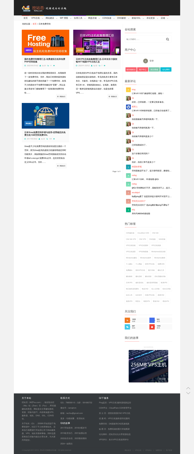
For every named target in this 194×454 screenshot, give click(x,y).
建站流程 (139, 276)
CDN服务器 (130, 233)
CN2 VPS (142, 239)
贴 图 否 (102, 428)
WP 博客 (64, 17)
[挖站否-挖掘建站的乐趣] (55, 7)
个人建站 (129, 264)
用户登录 (169, 450)
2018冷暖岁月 (81, 427)
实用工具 (78, 17)
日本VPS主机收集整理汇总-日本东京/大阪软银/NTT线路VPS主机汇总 (96, 60)
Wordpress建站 (131, 258)
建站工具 (161, 270)
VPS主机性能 (131, 245)
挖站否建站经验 (160, 276)
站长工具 (129, 295)
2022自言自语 (66, 438)
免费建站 (129, 270)
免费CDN (161, 264)
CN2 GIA (155, 233)
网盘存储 (92, 17)
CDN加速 (106, 17)
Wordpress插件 (145, 258)
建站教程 (129, 276)
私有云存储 (167, 289)
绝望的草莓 (137, 166)
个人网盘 (139, 264)
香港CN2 (156, 301)
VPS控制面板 (143, 251)
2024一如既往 (66, 443)
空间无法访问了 (139, 200)
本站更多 (150, 17)
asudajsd (136, 192)
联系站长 (81, 418)
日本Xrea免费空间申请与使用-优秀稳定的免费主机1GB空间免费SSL (45, 133)
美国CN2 (161, 295)
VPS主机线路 (156, 245)
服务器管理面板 (152, 282)
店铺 (163, 17)
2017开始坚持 (66, 427)
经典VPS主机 (150, 295)
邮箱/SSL (136, 17)
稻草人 (135, 106)
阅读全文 (62, 96)
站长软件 (139, 295)
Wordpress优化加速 (158, 251)
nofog (134, 175)
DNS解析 (121, 17)
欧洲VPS (164, 282)
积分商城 (154, 69)
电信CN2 (145, 289)
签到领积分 (131, 69)
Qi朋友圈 (70, 418)
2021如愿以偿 (81, 433)
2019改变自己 (66, 433)
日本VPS (129, 282)
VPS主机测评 (143, 245)
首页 (25, 17)
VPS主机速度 (131, 251)
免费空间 (29, 50)
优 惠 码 (102, 418)
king (133, 89)
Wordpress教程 (159, 258)
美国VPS (129, 301)
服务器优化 (139, 282)
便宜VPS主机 (150, 264)
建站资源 (148, 276)
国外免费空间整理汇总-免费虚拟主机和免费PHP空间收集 (44, 60)
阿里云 (138, 301)
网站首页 (128, 450)
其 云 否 (102, 413)
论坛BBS (166, 69)
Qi (45, 65)
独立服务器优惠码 (132, 289)
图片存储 (151, 270)
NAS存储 (162, 239)
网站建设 (50, 17)
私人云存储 (155, 289)
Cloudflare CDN (143, 233)
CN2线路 (152, 239)
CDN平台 (103, 407)
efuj (133, 209)
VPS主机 (35, 17)
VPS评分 (103, 439)
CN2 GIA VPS (131, 239)
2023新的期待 (81, 438)
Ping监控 (103, 402)
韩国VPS (146, 301)
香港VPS (166, 301)
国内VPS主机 (140, 270)
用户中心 (142, 69)
